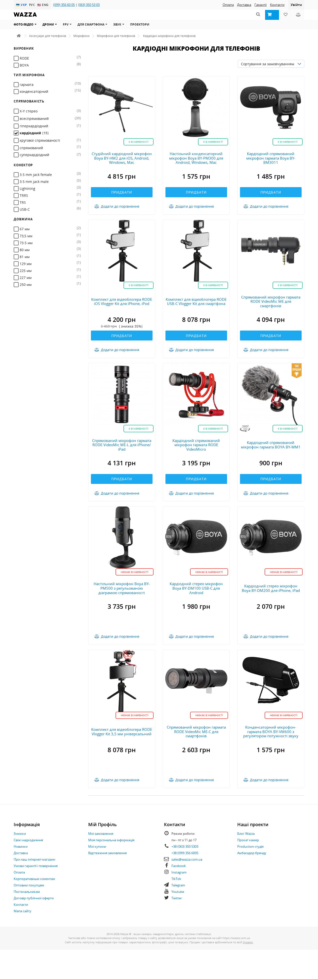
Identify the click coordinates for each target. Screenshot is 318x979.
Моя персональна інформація (111, 840)
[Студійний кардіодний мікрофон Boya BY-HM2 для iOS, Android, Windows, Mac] (122, 107)
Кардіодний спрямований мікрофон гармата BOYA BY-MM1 (271, 444)
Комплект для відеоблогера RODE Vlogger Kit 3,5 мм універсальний (121, 731)
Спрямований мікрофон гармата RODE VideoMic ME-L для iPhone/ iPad (121, 445)
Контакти (277, 4)
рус (32, 5)
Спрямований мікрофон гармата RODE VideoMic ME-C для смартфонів (196, 731)
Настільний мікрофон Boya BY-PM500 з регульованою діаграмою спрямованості (122, 588)
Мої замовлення (100, 833)
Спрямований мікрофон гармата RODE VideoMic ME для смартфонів (270, 301)
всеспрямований (34, 118)
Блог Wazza (246, 833)
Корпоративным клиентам (34, 879)
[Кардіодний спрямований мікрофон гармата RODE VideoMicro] (196, 393)
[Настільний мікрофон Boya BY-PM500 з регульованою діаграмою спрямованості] (122, 537)
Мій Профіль (102, 824)
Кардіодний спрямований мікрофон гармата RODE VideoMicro (196, 445)
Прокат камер (248, 840)
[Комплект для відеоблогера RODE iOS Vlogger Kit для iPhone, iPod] (122, 250)
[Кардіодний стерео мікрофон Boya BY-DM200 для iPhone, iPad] (271, 537)
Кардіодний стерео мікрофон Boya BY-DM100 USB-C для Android (196, 588)
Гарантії (260, 4)
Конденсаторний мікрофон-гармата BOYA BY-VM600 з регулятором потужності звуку (270, 731)
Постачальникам (27, 891)
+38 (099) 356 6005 (184, 853)
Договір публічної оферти (34, 898)
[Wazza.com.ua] (25, 18)
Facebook (178, 866)
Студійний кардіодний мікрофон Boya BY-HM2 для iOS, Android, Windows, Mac (122, 158)
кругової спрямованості (39, 140)
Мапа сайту (22, 911)
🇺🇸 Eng (43, 5)
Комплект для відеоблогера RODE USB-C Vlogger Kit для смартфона (196, 301)
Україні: (248, 942)
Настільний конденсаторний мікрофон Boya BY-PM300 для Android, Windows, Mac (196, 158)
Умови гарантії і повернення (36, 866)
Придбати (121, 192)
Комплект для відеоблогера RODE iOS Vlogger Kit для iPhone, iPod (121, 301)
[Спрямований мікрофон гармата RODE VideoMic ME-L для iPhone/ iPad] (122, 393)
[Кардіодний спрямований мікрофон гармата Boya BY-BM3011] (271, 107)
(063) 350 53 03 (89, 4)
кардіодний (34, 133)
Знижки (20, 833)
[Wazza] (18, 36)
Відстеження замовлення (107, 853)
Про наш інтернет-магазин (34, 859)
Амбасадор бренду (251, 853)
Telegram (178, 885)
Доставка (244, 4)
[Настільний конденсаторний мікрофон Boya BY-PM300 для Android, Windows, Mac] (196, 107)
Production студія (250, 846)
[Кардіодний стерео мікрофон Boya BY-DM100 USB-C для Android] (196, 537)
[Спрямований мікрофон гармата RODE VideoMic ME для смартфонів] (271, 250)
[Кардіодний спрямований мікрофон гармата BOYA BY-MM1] (271, 393)
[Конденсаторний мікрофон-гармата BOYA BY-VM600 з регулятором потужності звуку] (271, 680)
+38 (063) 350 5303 (184, 846)
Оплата (228, 4)
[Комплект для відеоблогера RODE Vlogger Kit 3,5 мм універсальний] (122, 680)
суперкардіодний (34, 154)
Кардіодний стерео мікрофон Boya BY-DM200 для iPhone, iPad (271, 588)
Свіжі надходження (28, 840)
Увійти (296, 4)
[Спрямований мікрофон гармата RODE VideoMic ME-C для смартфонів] (196, 680)
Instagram (179, 872)
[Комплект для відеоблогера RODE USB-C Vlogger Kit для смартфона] (196, 250)
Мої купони (97, 846)
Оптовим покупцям (29, 885)
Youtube (177, 891)
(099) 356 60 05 (64, 4)
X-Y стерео (28, 111)
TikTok (176, 879)
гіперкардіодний (33, 126)
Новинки (21, 846)
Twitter (176, 898)
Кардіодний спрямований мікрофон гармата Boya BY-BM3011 (270, 158)
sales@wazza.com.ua (186, 859)
